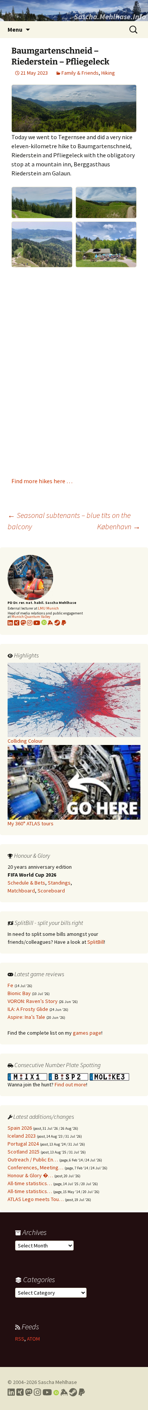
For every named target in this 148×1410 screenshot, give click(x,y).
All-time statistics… (30, 1183)
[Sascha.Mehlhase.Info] (74, 10)
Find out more (70, 1084)
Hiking (108, 72)
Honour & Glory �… (30, 1175)
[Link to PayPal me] (63, 623)
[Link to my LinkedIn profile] (10, 623)
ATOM (33, 1338)
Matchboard (21, 890)
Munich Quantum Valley (30, 616)
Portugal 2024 (23, 1143)
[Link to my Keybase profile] (64, 1392)
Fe (10, 985)
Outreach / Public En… (33, 1159)
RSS (19, 1338)
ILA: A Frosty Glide (28, 1009)
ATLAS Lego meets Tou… (36, 1199)
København (118, 526)
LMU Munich (48, 608)
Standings (59, 882)
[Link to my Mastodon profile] (23, 623)
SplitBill (95, 941)
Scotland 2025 (23, 1151)
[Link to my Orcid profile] (44, 623)
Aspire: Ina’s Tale (26, 1017)
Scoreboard (51, 890)
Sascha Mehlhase (57, 1382)
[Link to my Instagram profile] (29, 623)
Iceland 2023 (22, 1135)
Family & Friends (80, 72)
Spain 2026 (20, 1127)
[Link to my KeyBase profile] (50, 623)
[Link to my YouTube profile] (36, 623)
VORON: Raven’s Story (33, 1001)
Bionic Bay (19, 993)
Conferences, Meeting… (35, 1167)
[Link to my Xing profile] (20, 1392)
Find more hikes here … (41, 481)
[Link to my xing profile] (16, 623)
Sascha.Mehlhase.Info (110, 16)
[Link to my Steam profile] (57, 623)
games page (87, 1032)
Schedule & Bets (26, 882)
